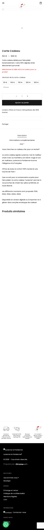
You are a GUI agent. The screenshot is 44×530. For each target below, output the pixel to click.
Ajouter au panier (22, 102)
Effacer (6, 87)
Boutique (6, 481)
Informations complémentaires (22, 140)
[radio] (5, 82)
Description (22, 135)
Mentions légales (10, 496)
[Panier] (40, 3)
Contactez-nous (38, 437)
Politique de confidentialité (14, 493)
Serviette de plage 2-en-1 (11, 408)
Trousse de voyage (31, 244)
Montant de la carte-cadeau (13, 77)
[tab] (22, 135)
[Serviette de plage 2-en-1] (11, 328)
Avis (22, 144)
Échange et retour (10, 490)
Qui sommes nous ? (11, 478)
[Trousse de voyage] (32, 232)
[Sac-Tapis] (11, 232)
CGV (5, 499)
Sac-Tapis (6, 244)
